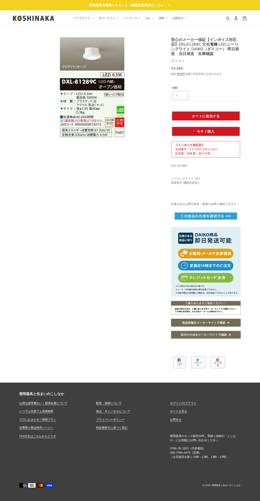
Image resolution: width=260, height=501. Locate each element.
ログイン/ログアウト (183, 403)
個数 (175, 88)
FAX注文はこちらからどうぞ (37, 436)
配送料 (181, 73)
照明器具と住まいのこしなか (226, 485)
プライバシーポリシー (110, 419)
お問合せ (175, 419)
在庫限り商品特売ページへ (36, 427)
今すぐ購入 (205, 131)
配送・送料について (109, 403)
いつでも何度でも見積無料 (36, 411)
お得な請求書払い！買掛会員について (43, 403)
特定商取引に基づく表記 (111, 427)
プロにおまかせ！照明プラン (37, 419)
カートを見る (178, 411)
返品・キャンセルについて (113, 411)
